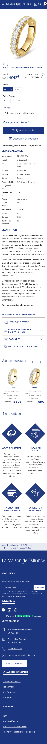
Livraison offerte (19, 322)
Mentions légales (10, 721)
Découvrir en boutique (25, 138)
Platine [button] (17, 89)
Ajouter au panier (25, 130)
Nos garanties (9, 692)
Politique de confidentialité (15, 726)
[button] (39, 4)
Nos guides (8, 697)
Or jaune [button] (8, 89)
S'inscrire (39, 587)
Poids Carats (9, 96)
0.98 (6, 101)
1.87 (19, 101)
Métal (5, 85)
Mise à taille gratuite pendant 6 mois (19, 330)
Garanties (14, 339)
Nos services (8, 687)
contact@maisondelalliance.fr (21, 655)
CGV (5, 716)
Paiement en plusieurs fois (23, 347)
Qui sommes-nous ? (11, 681)
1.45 (13, 101)
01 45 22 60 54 (15, 649)
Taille (5, 108)
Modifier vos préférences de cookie (19, 732)
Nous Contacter (12, 663)
